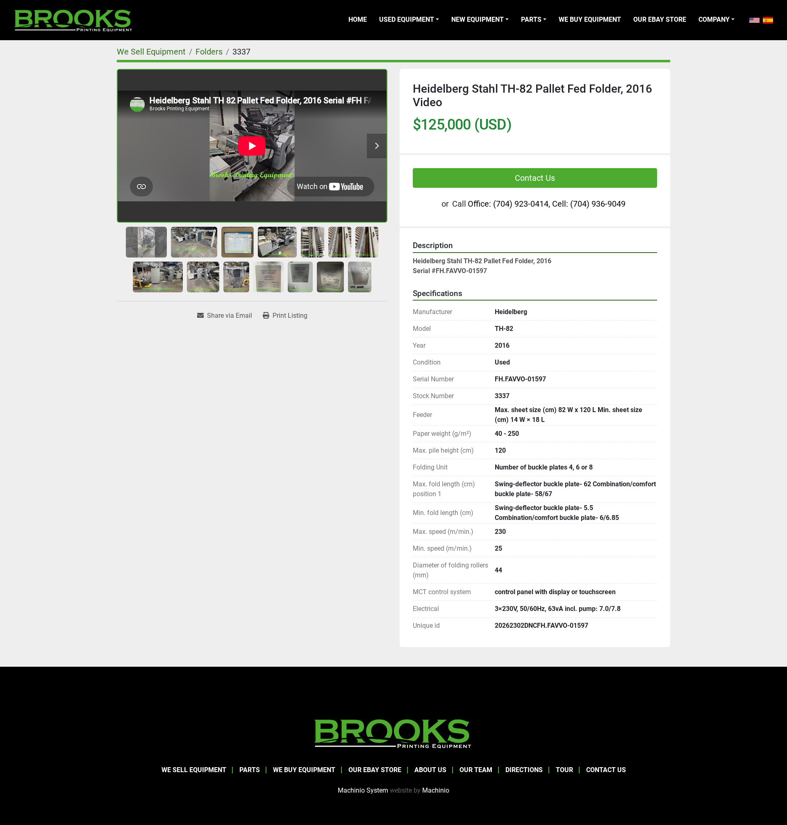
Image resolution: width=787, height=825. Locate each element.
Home (357, 19)
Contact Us (535, 178)
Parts (531, 19)
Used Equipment (406, 19)
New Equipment (477, 19)
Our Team (475, 770)
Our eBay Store (659, 19)
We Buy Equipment (590, 19)
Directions (524, 770)
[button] (409, 20)
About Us (430, 770)
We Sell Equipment (193, 770)
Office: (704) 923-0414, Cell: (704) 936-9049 (547, 204)
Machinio (435, 790)
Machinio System (363, 790)
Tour (564, 770)
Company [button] (714, 19)
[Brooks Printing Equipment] (393, 732)
